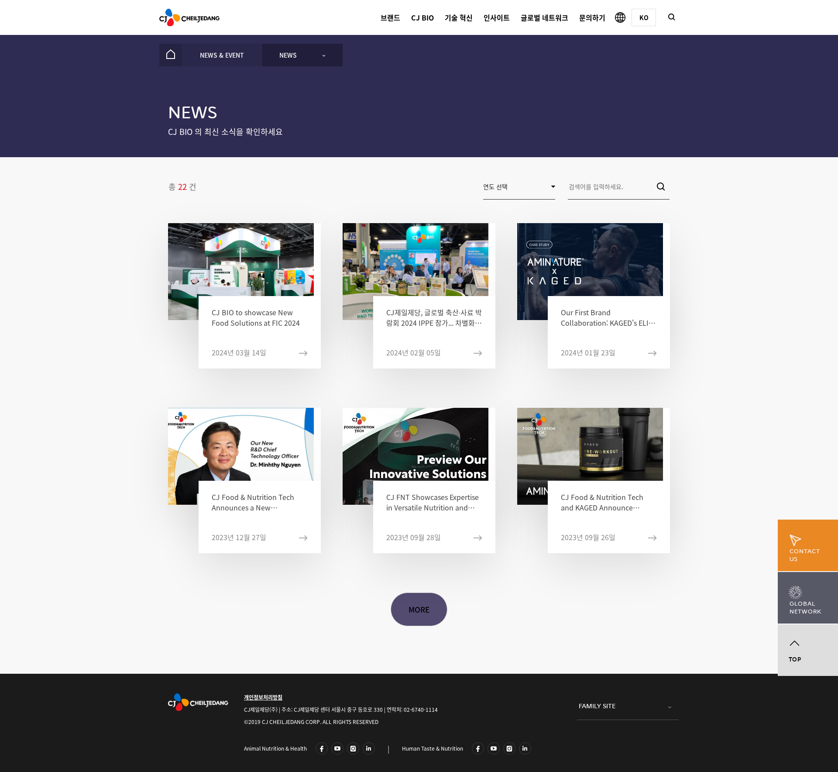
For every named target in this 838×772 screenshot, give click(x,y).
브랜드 (390, 17)
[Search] (661, 186)
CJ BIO (422, 17)
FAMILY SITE (597, 706)
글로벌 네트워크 (544, 17)
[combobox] (619, 186)
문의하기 (592, 17)
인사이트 (497, 17)
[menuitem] (170, 55)
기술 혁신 (459, 17)
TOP (795, 659)
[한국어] (644, 17)
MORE (419, 609)
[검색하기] (671, 17)
